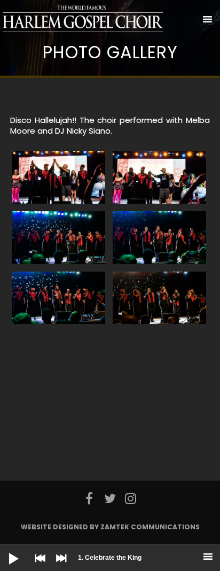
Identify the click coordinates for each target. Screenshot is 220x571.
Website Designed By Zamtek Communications (110, 526)
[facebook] (89, 498)
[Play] (5, 550)
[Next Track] (58, 565)
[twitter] (110, 498)
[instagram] (130, 498)
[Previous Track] (37, 565)
